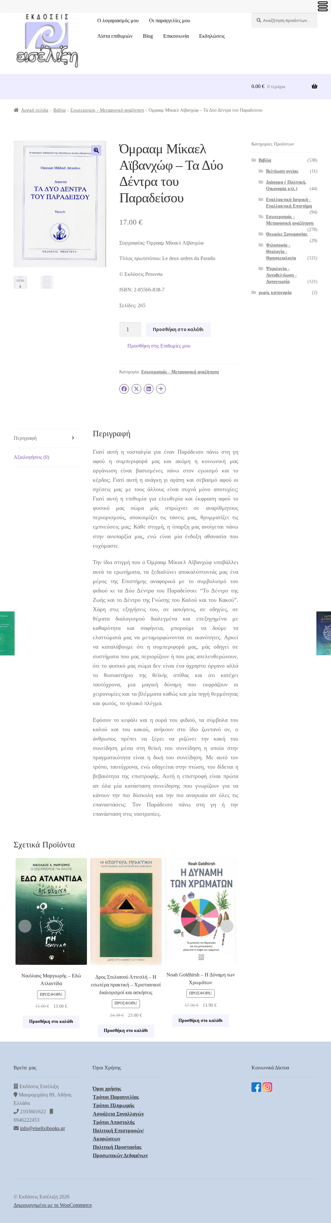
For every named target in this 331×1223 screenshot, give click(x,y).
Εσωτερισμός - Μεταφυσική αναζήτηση (107, 110)
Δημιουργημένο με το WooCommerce (53, 1205)
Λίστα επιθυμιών (115, 36)
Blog (148, 36)
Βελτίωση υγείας (282, 171)
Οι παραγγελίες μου (169, 20)
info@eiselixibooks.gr (42, 1128)
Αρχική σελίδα (34, 110)
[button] (96, 150)
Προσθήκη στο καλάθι (178, 329)
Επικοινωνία (176, 36)
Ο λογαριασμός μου (118, 20)
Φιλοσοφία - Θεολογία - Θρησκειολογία (281, 251)
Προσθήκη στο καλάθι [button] (51, 1021)
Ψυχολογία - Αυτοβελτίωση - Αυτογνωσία (281, 275)
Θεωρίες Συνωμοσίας (286, 234)
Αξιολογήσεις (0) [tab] (31, 457)
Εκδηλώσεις (212, 36)
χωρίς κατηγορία (275, 292)
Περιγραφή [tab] (25, 438)
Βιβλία (59, 110)
